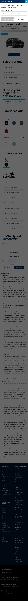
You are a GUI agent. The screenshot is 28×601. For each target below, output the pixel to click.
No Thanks (21, 19)
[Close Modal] (26, 1)
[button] (14, 300)
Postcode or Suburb (6, 10)
